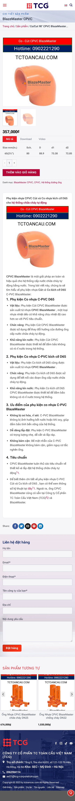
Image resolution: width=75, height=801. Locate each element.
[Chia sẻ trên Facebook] (15, 526)
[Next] (66, 72)
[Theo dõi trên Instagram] (61, 743)
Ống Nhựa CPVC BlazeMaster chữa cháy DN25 (19, 716)
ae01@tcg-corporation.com (22, 776)
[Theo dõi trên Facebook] (56, 743)
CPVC (37, 182)
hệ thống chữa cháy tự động (29, 202)
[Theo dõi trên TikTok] (66, 743)
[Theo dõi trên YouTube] (71, 743)
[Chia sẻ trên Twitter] (21, 526)
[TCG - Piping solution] (37, 5)
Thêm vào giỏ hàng (21, 172)
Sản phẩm (22, 26)
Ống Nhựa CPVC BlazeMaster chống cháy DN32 (56, 716)
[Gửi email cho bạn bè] (28, 526)
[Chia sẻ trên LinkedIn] (40, 526)
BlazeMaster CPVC (23, 182)
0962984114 (13, 772)
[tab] (10, 139)
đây (30, 488)
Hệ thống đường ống (51, 182)
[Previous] (8, 72)
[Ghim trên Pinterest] (34, 526)
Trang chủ (8, 26)
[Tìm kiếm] (71, 5)
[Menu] (5, 5)
